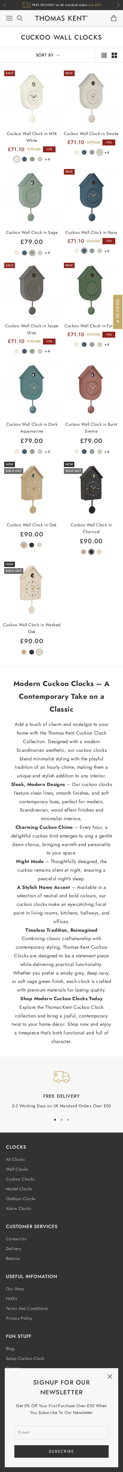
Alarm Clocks (18, 1208)
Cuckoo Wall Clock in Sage (32, 232)
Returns (13, 1258)
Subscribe (61, 1451)
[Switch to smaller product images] (114, 55)
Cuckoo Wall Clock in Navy (91, 232)
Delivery (13, 1249)
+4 (47, 159)
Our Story (15, 1289)
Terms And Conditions (27, 1308)
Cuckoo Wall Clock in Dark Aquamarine (32, 427)
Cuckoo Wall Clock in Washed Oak (31, 628)
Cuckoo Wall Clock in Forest (91, 326)
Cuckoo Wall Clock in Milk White (32, 137)
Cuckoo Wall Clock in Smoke (91, 134)
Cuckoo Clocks (20, 1179)
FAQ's (11, 1299)
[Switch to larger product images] (104, 55)
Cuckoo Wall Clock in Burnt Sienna (91, 427)
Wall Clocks (17, 1169)
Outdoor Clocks (21, 1199)
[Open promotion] (61, 7)
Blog (10, 1349)
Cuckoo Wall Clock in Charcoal (91, 528)
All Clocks (15, 1159)
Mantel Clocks (19, 1189)
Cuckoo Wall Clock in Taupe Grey (32, 329)
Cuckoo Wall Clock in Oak (32, 525)
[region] (61, 1089)
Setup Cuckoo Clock (25, 1358)
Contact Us (16, 1239)
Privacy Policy (19, 1318)
